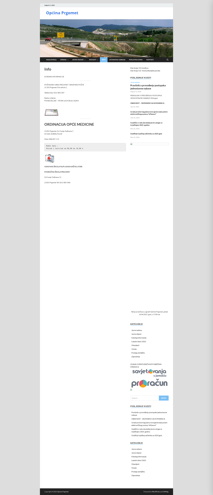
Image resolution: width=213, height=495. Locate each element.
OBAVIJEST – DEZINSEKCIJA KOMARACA (147, 103)
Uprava (63, 60)
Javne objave (77, 60)
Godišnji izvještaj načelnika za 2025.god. (146, 134)
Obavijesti (135, 345)
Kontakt (150, 60)
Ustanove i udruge (117, 60)
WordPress (156, 492)
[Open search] (167, 59)
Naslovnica (51, 60)
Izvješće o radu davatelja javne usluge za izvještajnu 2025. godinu (146, 124)
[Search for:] (149, 398)
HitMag (165, 492)
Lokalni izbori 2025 (138, 341)
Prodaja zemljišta (138, 353)
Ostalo (134, 349)
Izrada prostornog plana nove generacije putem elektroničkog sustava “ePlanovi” (149, 113)
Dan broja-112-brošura (139, 68)
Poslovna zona (136, 60)
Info (104, 60)
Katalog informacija (138, 338)
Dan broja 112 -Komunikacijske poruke (145, 71)
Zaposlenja (135, 356)
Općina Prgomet (62, 13)
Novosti (92, 60)
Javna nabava (135, 82)
